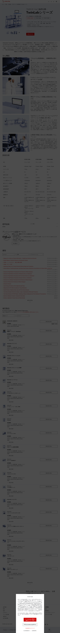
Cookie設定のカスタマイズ (30, 628)
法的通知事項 (34, 630)
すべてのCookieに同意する (30, 620)
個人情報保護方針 (27, 630)
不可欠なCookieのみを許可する (30, 624)
